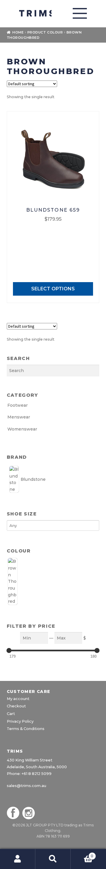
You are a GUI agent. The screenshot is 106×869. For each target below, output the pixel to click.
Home (18, 32)
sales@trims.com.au (26, 785)
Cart (11, 713)
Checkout (16, 706)
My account (18, 698)
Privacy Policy (20, 721)
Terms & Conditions (25, 728)
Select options (53, 289)
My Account (17, 859)
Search (53, 859)
